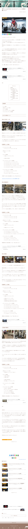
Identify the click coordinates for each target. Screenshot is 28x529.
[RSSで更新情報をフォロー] (15, 458)
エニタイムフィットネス (5, 439)
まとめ (12, 99)
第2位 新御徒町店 (13, 92)
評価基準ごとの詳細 (15, 93)
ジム (9, 439)
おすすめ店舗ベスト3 (13, 88)
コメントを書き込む (14, 515)
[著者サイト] (12, 458)
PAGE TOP (14, 522)
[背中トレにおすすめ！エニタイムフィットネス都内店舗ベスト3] (6, 34)
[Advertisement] (14, 14)
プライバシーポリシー (14, 526)
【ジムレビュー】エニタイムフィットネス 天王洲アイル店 (10, 178)
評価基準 (12, 87)
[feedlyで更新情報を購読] (14, 458)
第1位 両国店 (13, 94)
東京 (11, 439)
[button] (26, 245)
